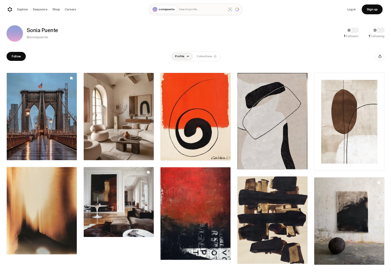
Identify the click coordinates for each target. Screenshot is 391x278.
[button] (15, 33)
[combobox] (202, 9)
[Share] (379, 56)
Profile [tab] (182, 56)
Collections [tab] (206, 56)
